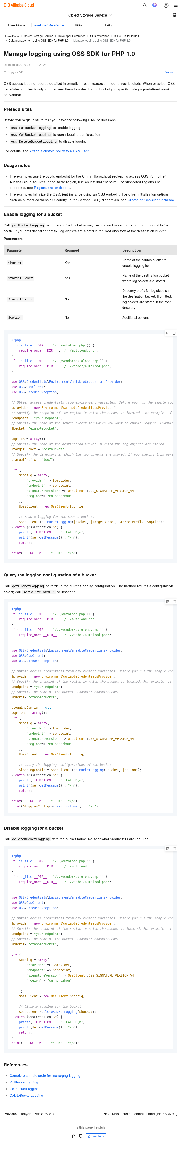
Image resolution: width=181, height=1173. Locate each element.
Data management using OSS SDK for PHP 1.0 (38, 40)
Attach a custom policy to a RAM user (58, 151)
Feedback (98, 1136)
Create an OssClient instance (151, 199)
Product (169, 72)
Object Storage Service (38, 36)
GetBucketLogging (24, 1088)
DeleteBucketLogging (26, 1095)
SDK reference (99, 36)
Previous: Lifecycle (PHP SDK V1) (29, 1113)
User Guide (16, 25)
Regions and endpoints (52, 187)
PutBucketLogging (24, 1082)
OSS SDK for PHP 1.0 (128, 36)
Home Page (11, 36)
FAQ (108, 25)
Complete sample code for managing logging (45, 1075)
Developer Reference (48, 25)
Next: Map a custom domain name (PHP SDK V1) (140, 1113)
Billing (79, 25)
